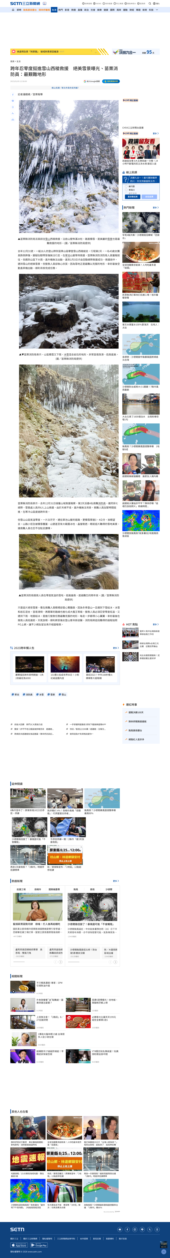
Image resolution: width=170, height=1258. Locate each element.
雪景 (109, 239)
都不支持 (133, 193)
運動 (125, 9)
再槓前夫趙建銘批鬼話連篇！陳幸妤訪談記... (34, 734)
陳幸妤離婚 (44, 9)
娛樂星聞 (88, 3)
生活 (54, 9)
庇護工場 (21, 889)
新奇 (144, 9)
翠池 (67, 255)
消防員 (102, 503)
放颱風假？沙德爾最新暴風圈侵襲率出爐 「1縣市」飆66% (101, 1206)
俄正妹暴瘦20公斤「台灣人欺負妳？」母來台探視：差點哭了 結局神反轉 (100, 1143)
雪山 (47, 239)
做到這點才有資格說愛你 (81, 734)
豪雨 (92, 889)
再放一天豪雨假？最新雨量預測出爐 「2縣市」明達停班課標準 (101, 1174)
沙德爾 (109, 889)
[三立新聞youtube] (119, 1229)
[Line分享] (12, 101)
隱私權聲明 (47, 1238)
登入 (158, 3)
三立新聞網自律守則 (66, 1238)
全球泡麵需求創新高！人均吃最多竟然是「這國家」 (64, 1143)
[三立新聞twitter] (149, 1229)
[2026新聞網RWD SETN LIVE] (44, 3)
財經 (132, 9)
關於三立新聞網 (30, 1238)
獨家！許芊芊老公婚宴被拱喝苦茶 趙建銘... (34, 729)
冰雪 (66, 354)
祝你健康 (108, 3)
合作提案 (84, 1238)
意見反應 (97, 1238)
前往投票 (149, 196)
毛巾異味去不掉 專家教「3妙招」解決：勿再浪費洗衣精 (63, 1206)
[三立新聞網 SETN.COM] (13, 9)
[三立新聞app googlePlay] (39, 1245)
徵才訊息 (123, 1238)
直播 (80, 9)
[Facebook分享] (12, 94)
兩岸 (119, 9)
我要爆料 (110, 1238)
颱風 (76, 889)
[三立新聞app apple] (19, 1245)
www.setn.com (35, 1251)
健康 (106, 9)
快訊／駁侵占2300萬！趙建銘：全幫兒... (88, 729)
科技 (151, 9)
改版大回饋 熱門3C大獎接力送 (28, 724)
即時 (19, 9)
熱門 (60, 9)
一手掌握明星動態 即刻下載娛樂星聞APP (88, 724)
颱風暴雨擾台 (30, 9)
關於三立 (14, 1238)
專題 (138, 9)
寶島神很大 (131, 3)
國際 (112, 9)
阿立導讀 (119, 3)
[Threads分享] (12, 107)
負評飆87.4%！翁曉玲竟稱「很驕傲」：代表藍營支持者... (64, 812)
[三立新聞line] (142, 1229)
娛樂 (99, 9)
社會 (93, 9)
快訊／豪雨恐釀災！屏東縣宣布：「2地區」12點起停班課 (64, 1174)
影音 (67, 9)
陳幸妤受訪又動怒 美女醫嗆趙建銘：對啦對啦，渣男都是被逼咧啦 (28, 1143)
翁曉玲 (37, 889)
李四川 (132, 190)
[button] (150, 3)
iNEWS (98, 3)
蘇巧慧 (132, 186)
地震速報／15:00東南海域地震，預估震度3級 (27, 1174)
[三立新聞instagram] (134, 1229)
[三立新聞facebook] (127, 1229)
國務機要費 (54, 889)
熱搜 (73, 9)
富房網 (142, 3)
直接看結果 (133, 196)
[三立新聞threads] (157, 1229)
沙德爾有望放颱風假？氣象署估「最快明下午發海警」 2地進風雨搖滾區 (28, 1206)
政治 (86, 9)
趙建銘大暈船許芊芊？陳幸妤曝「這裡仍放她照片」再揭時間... (140, 505)
